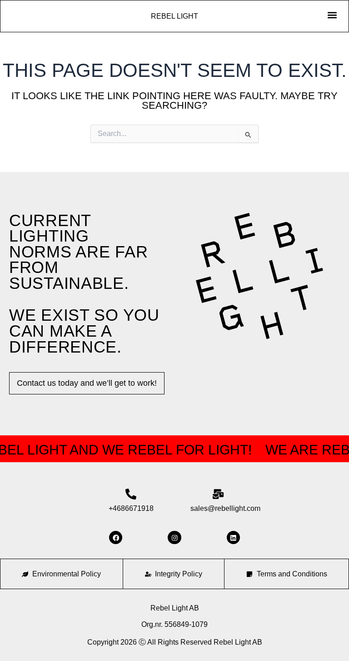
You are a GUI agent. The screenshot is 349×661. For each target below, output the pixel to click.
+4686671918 (131, 508)
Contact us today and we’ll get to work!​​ (87, 383)
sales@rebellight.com (225, 508)
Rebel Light (174, 16)
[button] (331, 14)
